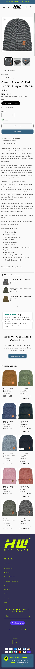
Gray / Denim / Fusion (10, 103)
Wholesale (7, 589)
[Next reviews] (32, 320)
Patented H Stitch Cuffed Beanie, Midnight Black (24, 455)
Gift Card (7, 572)
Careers (6, 585)
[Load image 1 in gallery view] (9, 62)
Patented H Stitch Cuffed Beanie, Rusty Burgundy (25, 488)
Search (6, 593)
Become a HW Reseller (11, 581)
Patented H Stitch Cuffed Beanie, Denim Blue (8, 423)
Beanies (25, 96)
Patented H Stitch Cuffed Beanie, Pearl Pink (9, 488)
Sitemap (6, 598)
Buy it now (17, 131)
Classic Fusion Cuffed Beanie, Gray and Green (9, 520)
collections (18, 345)
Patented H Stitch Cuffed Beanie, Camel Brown (8, 390)
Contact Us (7, 564)
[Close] (30, 657)
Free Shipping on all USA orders (9, 96)
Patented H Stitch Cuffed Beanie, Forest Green (24, 390)
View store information (10, 143)
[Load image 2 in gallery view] (17, 62)
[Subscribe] (29, 616)
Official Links (8, 559)
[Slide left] (2, 62)
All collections (8, 568)
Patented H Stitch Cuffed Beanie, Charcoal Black (24, 423)
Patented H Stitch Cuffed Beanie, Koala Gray (9, 455)
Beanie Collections (17, 356)
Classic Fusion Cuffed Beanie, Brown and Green (20, 297)
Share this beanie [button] (9, 70)
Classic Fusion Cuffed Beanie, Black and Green (20, 288)
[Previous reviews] (3, 320)
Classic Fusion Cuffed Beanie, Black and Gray (20, 280)
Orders (6, 602)
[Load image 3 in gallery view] (26, 62)
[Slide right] (33, 62)
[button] (4, 7)
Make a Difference (9, 577)
